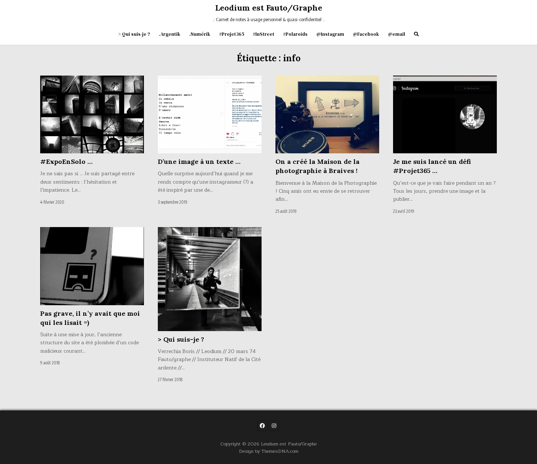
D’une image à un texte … (199, 161)
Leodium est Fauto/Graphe (268, 8)
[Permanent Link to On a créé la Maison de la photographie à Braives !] (327, 114)
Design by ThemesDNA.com (268, 451)
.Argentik (169, 34)
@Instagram (330, 34)
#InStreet (263, 34)
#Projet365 (231, 34)
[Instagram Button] (274, 425)
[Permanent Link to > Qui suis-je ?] (210, 279)
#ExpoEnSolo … (66, 161)
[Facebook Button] (262, 425)
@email (396, 34)
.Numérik (199, 34)
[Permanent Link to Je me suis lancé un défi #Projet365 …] (445, 114)
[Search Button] (416, 34)
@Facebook (366, 34)
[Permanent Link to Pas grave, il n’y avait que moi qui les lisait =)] (92, 266)
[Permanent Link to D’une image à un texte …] (210, 114)
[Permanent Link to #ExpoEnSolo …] (92, 114)
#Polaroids (295, 34)
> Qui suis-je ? (134, 34)
